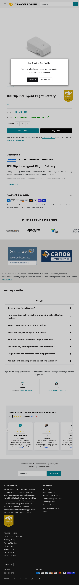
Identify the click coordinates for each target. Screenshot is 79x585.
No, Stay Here (45, 80)
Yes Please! (33, 80)
